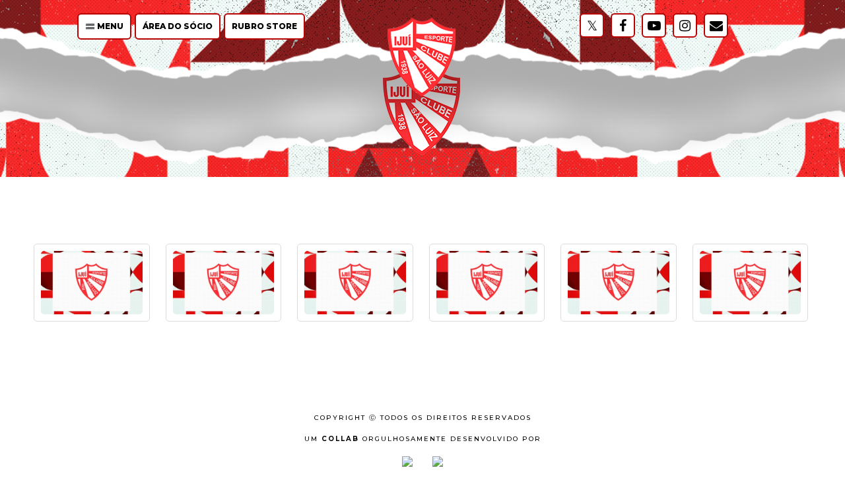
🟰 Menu (104, 26)
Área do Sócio (178, 26)
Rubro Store (264, 26)
